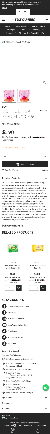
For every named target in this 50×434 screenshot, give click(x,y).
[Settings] (46, 19)
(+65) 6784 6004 (13, 355)
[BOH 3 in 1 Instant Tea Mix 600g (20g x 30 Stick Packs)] (46, 111)
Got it (22, 11)
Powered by (8, 425)
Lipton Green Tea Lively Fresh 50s (13, 266)
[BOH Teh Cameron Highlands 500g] (41, 111)
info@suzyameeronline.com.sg (19, 359)
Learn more (8, 140)
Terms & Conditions (25, 425)
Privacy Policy (41, 425)
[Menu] (3, 19)
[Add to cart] (19, 288)
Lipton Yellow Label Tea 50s (37, 266)
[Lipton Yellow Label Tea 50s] (37, 248)
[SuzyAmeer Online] (25, 19)
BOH (5, 106)
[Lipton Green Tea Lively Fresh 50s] (13, 248)
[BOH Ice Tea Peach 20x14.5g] (44, 83)
